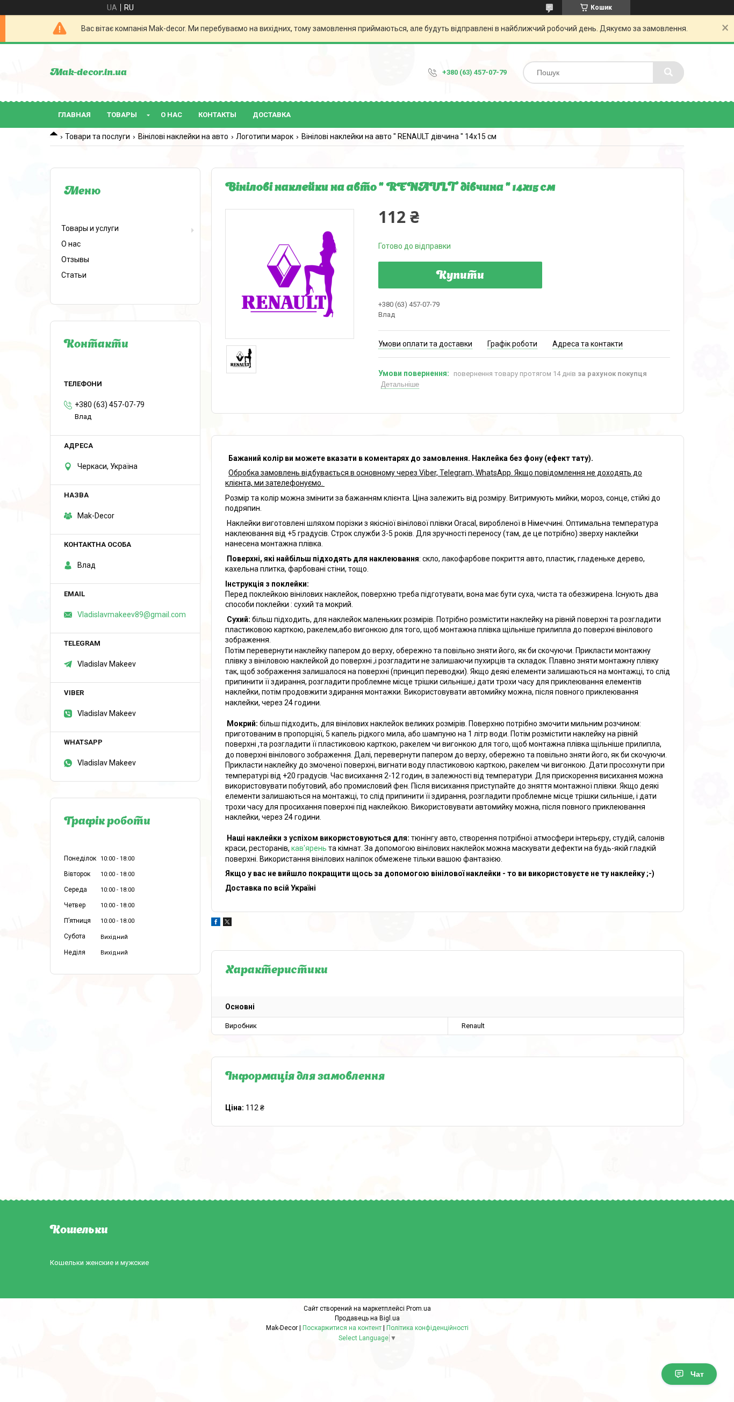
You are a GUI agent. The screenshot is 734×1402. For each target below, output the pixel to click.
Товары (122, 115)
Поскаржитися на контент (342, 1328)
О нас (171, 115)
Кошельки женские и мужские (99, 1263)
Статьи (74, 275)
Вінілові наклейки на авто (183, 136)
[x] (227, 923)
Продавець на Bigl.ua (367, 1318)
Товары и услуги (90, 228)
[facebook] (215, 923)
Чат (697, 1374)
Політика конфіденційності (427, 1328)
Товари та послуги (97, 136)
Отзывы (75, 259)
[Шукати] (668, 72)
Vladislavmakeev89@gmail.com (131, 614)
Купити (460, 276)
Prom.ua (418, 1308)
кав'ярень (309, 848)
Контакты (217, 115)
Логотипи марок (264, 136)
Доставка (272, 115)
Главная (74, 115)
